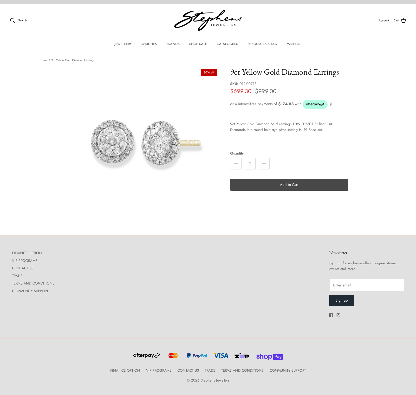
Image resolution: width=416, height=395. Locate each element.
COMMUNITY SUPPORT (30, 291)
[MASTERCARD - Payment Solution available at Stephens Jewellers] (172, 357)
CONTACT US (22, 268)
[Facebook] (331, 315)
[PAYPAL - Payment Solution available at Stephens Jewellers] (196, 357)
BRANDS (173, 43)
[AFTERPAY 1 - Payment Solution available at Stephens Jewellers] (146, 357)
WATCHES (149, 43)
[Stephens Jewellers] (208, 20)
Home (43, 60)
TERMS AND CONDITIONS (33, 283)
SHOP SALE (198, 43)
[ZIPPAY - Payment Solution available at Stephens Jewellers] (241, 357)
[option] (144, 143)
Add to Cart (289, 184)
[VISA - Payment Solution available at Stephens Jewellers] (220, 357)
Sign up (342, 300)
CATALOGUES (227, 43)
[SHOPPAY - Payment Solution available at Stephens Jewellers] (268, 357)
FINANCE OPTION (27, 253)
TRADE (17, 275)
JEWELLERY (123, 43)
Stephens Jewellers (215, 380)
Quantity (237, 153)
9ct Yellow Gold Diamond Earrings (72, 60)
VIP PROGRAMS (24, 260)
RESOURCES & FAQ (262, 43)
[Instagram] (338, 315)
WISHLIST (294, 43)
